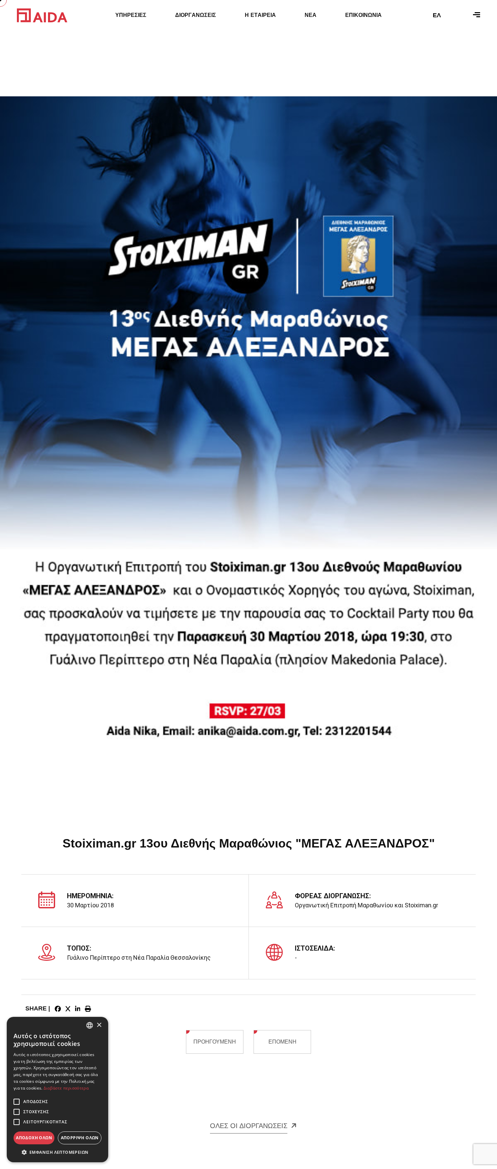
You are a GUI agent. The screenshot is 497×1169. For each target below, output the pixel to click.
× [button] (98, 1025)
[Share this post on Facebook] (58, 1008)
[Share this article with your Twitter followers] (68, 1008)
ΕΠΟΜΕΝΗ (282, 1042)
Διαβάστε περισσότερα (66, 1088)
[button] (57, 1152)
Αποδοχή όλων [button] (34, 1138)
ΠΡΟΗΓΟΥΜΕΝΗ (214, 1042)
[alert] (57, 1089)
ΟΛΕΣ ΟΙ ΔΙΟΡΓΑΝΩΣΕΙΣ (248, 1125)
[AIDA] (42, 14)
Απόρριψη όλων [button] (80, 1138)
